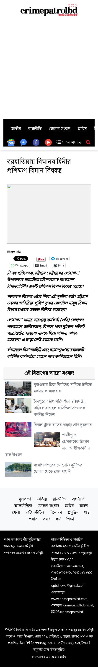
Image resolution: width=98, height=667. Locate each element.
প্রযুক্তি (73, 512)
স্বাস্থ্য (86, 512)
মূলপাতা (24, 499)
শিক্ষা (70, 519)
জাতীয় (16, 128)
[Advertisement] (49, 68)
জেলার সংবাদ (59, 128)
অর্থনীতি (78, 499)
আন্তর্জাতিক (23, 506)
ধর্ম (58, 519)
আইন (84, 506)
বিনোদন (56, 512)
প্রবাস (33, 519)
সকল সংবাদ (71, 142)
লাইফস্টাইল (35, 512)
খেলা (16, 512)
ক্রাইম (82, 128)
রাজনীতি (35, 128)
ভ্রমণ (46, 519)
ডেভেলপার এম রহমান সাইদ (49, 656)
